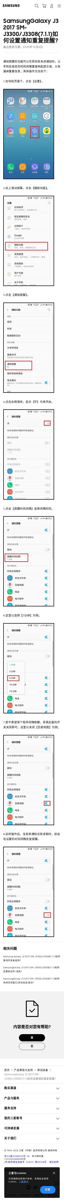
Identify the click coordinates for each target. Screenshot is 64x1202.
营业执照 (54, 1162)
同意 (48, 1189)
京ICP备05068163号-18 (16, 1156)
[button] (32, 1088)
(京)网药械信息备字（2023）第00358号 (25, 1162)
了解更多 (23, 1181)
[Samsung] (10, 5)
